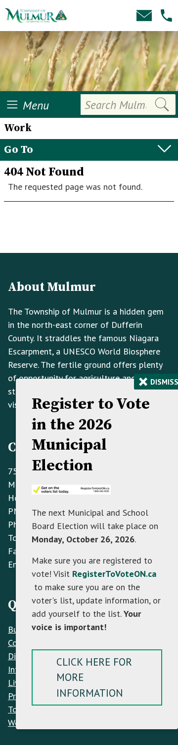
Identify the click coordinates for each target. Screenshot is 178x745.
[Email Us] (144, 15)
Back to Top (89, 237)
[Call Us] (166, 15)
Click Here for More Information (94, 677)
